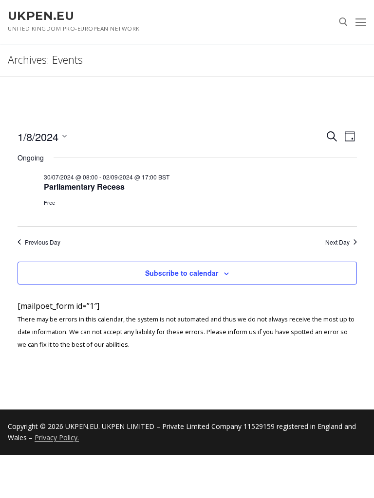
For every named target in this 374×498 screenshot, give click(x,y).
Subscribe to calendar (181, 273)
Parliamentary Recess (84, 186)
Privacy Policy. (57, 437)
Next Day (337, 242)
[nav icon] (360, 22)
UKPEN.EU (41, 16)
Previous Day (42, 242)
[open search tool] (343, 22)
